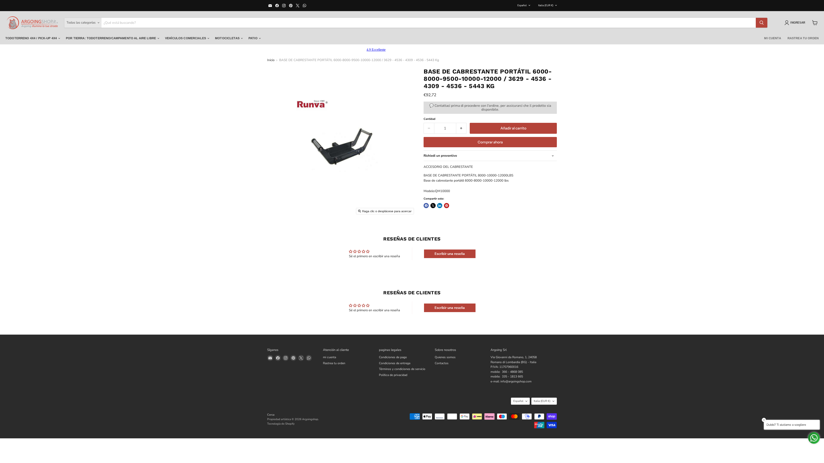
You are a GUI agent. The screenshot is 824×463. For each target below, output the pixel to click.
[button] (796, 22)
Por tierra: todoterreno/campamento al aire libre (111, 38)
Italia (545, 5)
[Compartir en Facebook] (426, 205)
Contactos (441, 363)
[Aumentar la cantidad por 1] (461, 128)
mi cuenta (772, 38)
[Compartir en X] (433, 205)
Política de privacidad (393, 375)
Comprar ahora (490, 142)
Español (522, 5)
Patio (253, 38)
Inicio (270, 60)
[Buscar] (761, 23)
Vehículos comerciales (186, 38)
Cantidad (429, 119)
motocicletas (227, 38)
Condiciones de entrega (394, 363)
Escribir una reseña (450, 253)
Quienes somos (445, 357)
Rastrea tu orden (803, 38)
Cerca (270, 415)
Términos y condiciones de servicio (402, 369)
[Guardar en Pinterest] (446, 205)
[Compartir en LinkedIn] (439, 205)
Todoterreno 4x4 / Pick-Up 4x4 (31, 38)
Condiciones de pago (393, 357)
